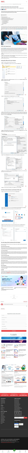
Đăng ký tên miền (3, 412)
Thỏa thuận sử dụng (3, 442)
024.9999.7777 (14, 395)
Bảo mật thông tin (4, 23)
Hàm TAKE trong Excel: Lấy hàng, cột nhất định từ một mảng (9, 345)
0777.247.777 (4, 395)
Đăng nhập (25, 301)
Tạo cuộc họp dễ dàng (5, 21)
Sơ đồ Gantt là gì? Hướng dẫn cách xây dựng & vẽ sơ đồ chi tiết (22, 350)
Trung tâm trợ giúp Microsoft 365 (18, 408)
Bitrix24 (1, 423)
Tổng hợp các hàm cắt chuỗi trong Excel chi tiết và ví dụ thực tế (10, 355)
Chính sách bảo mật (9, 442)
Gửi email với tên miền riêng (6, 20)
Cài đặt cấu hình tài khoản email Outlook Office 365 (8, 18)
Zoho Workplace (2, 422)
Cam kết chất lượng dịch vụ (17, 407)
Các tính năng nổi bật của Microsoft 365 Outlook (7, 19)
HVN (9, 439)
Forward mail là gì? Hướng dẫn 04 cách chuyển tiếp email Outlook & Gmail (9, 350)
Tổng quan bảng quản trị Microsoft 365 (6, 382)
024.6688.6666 (23, 395)
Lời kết (2, 24)
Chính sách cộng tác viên (17, 410)
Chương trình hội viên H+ (17, 409)
